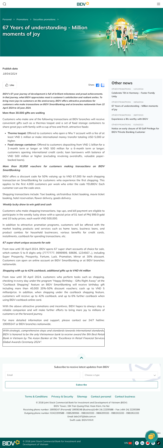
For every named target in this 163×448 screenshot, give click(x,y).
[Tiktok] (158, 442)
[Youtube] (148, 442)
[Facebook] (137, 442)
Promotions (22, 19)
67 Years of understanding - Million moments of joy (135, 107)
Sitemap (82, 396)
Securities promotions (44, 19)
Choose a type (92, 375)
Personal (7, 19)
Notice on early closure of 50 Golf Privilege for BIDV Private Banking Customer (135, 130)
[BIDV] (11, 443)
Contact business (125, 396)
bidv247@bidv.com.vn (85, 416)
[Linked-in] (142, 442)
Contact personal (101, 396)
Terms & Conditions (36, 396)
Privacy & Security (62, 396)
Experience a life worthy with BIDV (130, 119)
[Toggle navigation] (158, 4)
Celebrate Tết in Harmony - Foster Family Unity (133, 94)
